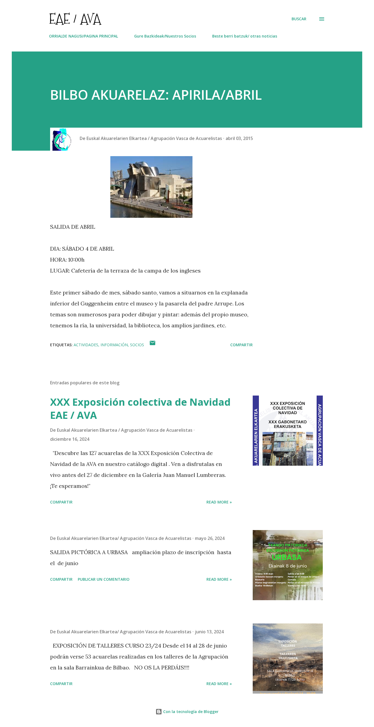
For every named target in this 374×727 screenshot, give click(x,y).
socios (137, 344)
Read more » (219, 502)
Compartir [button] (241, 344)
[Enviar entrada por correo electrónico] (152, 344)
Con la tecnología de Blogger (190, 711)
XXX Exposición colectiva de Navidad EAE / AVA (140, 408)
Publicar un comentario (104, 579)
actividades (86, 344)
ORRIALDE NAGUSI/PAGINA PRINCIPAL (83, 36)
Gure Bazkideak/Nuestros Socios (165, 36)
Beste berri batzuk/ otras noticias (244, 36)
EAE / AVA (75, 18)
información (114, 344)
